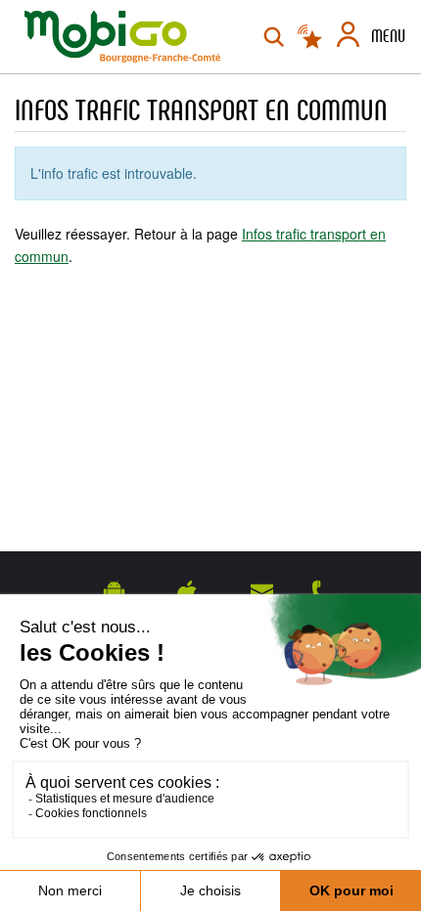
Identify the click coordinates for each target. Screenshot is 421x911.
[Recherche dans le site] (273, 37)
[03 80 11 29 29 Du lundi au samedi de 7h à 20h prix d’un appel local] (321, 591)
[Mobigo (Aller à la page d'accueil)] (122, 37)
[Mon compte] (348, 37)
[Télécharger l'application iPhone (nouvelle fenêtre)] (187, 591)
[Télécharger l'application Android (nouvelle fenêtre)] (114, 591)
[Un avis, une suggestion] (262, 591)
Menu (388, 36)
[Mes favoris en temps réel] (311, 37)
